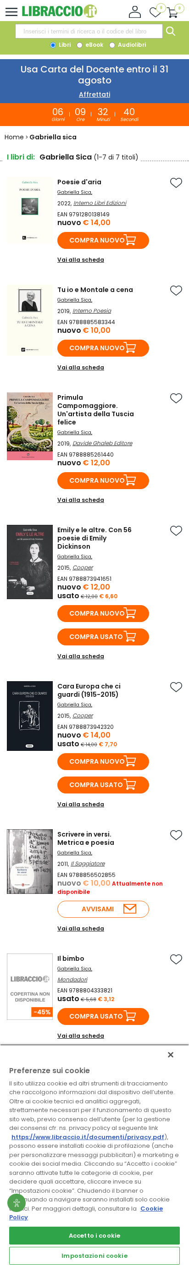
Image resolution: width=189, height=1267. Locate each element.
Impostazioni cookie (94, 1255)
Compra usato (96, 636)
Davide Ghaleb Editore (102, 443)
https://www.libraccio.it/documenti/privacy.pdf (87, 1137)
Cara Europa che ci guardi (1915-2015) (89, 690)
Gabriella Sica (74, 192)
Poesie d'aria (79, 182)
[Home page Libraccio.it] (59, 16)
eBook (93, 45)
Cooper (82, 567)
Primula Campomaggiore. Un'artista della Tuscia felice (95, 410)
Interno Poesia (91, 310)
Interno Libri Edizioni (99, 203)
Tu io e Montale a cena (95, 289)
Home (14, 137)
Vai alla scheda (80, 260)
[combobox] (89, 31)
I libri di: (21, 157)
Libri (64, 45)
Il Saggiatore (88, 863)
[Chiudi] (170, 1055)
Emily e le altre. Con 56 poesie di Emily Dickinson (94, 538)
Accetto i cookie (94, 1235)
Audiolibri (131, 45)
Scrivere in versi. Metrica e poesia (85, 838)
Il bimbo (70, 958)
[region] (94, 1155)
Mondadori (72, 979)
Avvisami (98, 909)
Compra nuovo (97, 240)
